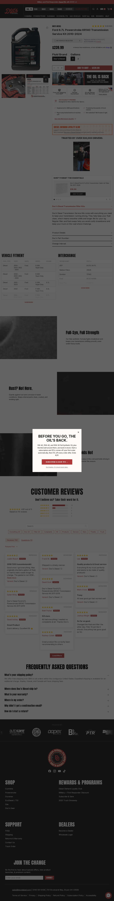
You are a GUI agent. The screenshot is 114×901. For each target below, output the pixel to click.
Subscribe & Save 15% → (57, 462)
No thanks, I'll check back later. (57, 467)
